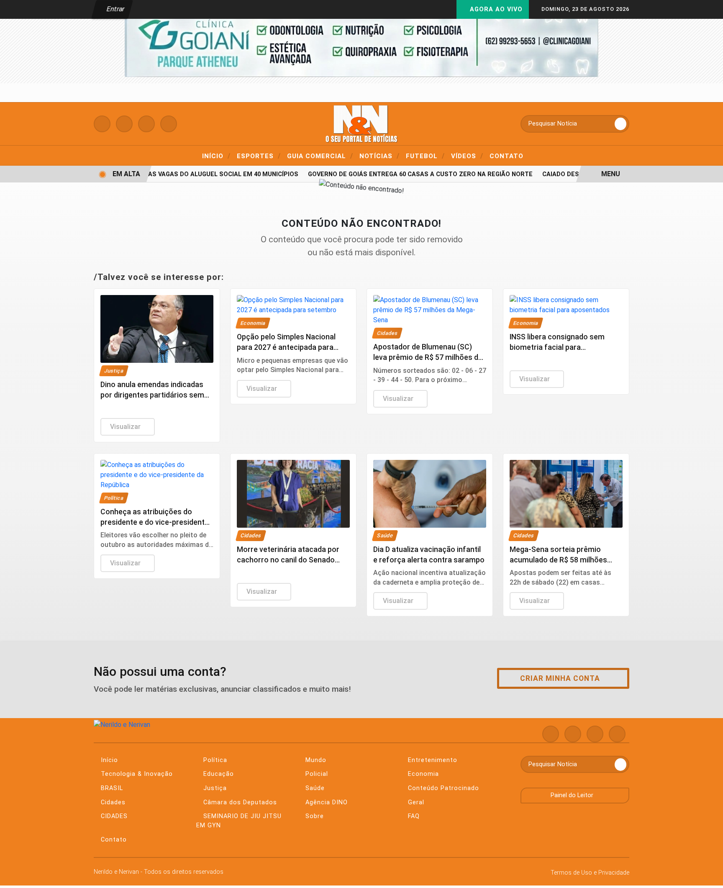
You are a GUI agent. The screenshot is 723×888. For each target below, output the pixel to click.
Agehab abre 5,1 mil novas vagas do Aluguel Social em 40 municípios (176, 174)
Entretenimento (431, 760)
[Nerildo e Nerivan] (361, 123)
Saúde (314, 788)
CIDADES (113, 816)
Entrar (115, 9)
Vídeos (467, 155)
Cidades (112, 802)
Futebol (425, 155)
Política (214, 760)
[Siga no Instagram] (124, 123)
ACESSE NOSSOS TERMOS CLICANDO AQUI (170, 878)
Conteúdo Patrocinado (442, 788)
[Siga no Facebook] (102, 123)
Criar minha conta (560, 678)
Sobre (313, 816)
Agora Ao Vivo (495, 9)
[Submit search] (620, 124)
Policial (315, 774)
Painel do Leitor (573, 795)
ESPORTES (259, 155)
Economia (422, 774)
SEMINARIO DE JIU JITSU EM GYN (239, 821)
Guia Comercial (320, 155)
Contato (506, 156)
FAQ (413, 816)
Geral (415, 802)
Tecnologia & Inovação (136, 774)
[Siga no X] (146, 123)
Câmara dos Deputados (239, 802)
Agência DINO (325, 802)
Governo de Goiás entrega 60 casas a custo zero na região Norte (412, 174)
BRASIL (111, 788)
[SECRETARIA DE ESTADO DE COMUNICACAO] (361, 39)
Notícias (379, 155)
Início (216, 155)
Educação (217, 774)
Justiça (214, 788)
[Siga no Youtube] (168, 123)
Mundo (314, 760)
